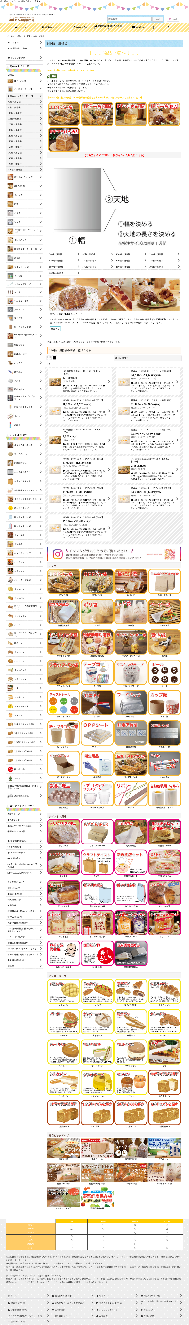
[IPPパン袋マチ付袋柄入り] (64, 139)
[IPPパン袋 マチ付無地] (131, 113)
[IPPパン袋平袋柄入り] (164, 113)
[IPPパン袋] (64, 113)
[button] (168, 27)
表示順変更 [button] (123, 358)
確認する (55, 328)
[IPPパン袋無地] (97, 113)
